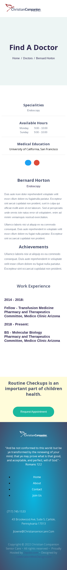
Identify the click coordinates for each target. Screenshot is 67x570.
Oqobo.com (31, 552)
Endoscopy (33, 110)
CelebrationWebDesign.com (34, 557)
